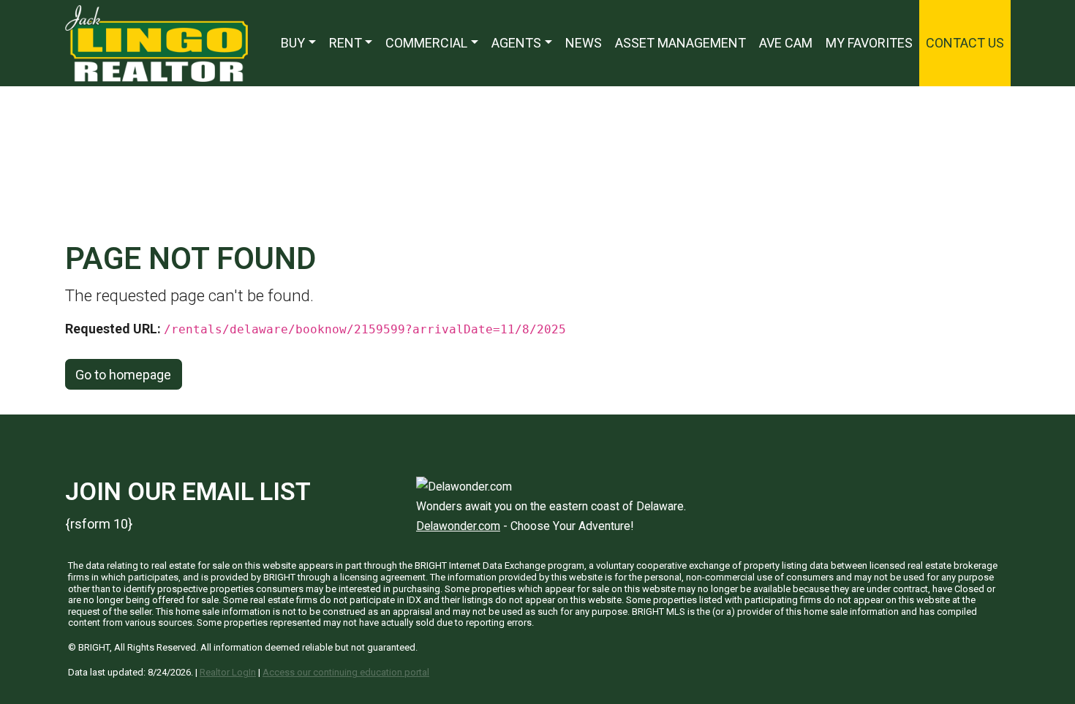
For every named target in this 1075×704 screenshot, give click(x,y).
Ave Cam (785, 42)
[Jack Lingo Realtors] (156, 42)
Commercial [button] (426, 42)
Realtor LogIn (228, 672)
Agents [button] (516, 42)
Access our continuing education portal (346, 672)
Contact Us (965, 42)
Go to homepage (123, 374)
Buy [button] (293, 42)
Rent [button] (345, 42)
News (583, 42)
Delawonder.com (458, 526)
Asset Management (680, 42)
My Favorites (869, 42)
